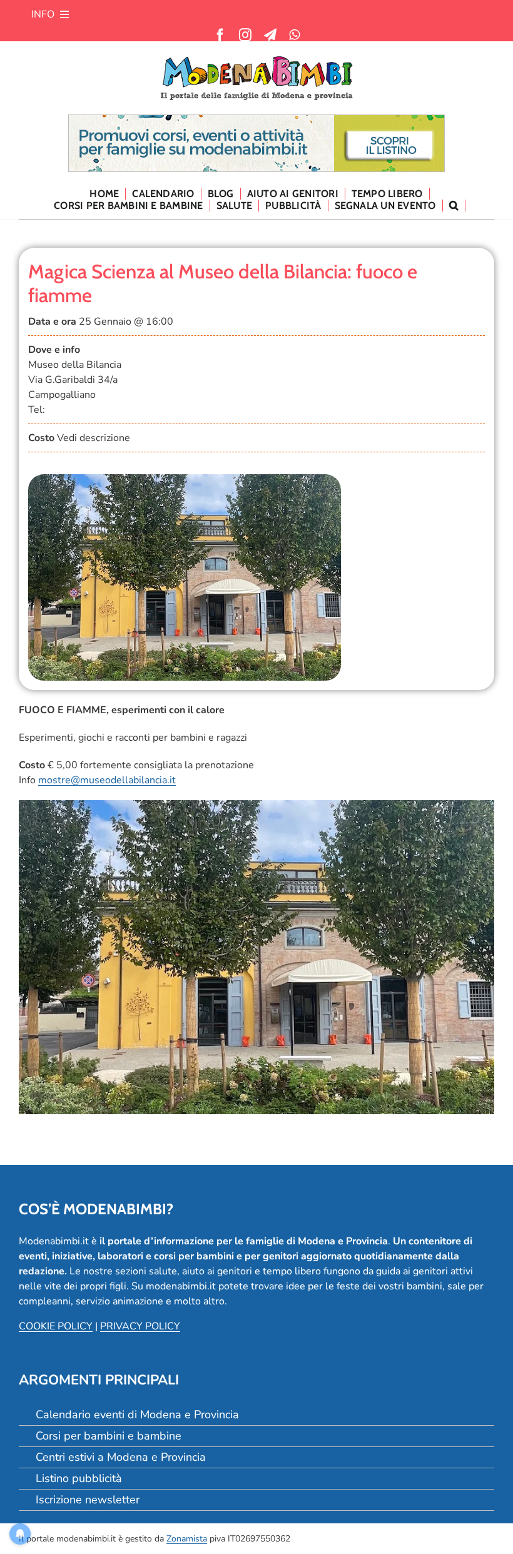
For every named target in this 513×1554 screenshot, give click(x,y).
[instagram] (245, 35)
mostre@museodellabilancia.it (107, 780)
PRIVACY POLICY (140, 1326)
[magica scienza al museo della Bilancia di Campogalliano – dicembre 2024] (184, 479)
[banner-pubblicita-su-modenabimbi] (256, 120)
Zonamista (186, 1539)
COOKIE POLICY (56, 1326)
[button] (454, 205)
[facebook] (220, 35)
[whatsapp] (294, 35)
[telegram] (270, 35)
